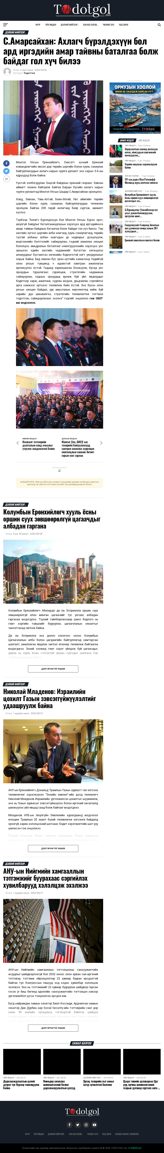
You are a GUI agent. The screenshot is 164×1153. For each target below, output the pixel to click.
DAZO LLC (136, 1148)
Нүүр (38, 24)
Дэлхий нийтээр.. (69, 24)
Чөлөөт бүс (108, 24)
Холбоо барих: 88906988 (127, 1134)
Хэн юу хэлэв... (90, 24)
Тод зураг (123, 24)
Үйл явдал (50, 24)
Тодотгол (29, 73)
